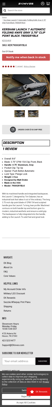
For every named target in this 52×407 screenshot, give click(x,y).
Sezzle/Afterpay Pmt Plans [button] (17, 302)
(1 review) (19, 66)
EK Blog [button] (7, 263)
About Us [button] (8, 267)
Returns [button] (7, 310)
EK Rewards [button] (9, 298)
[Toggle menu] (4, 5)
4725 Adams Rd (9, 333)
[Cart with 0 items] (48, 4)
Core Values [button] (9, 276)
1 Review (10, 149)
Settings (26, 390)
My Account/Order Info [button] (15, 289)
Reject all (26, 396)
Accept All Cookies (26, 402)
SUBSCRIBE (42, 361)
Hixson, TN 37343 (10, 336)
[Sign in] (42, 4)
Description (13, 143)
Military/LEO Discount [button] (14, 293)
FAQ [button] (6, 271)
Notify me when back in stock (26, 57)
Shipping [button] (8, 306)
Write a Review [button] (29, 66)
